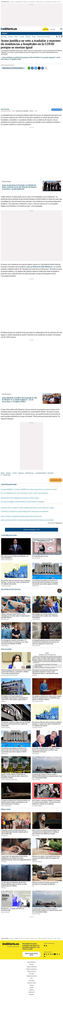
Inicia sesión (52, 29)
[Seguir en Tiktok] (57, 954)
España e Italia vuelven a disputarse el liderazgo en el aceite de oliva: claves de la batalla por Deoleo (14, 776)
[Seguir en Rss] (44, 956)
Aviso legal (31, 973)
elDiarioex (3, 887)
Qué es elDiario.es (31, 962)
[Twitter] (57, 36)
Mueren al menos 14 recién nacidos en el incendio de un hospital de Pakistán (45, 883)
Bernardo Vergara (36, 558)
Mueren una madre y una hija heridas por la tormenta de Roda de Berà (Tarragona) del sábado (46, 858)
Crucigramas (11, 938)
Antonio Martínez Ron (6, 805)
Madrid (4, 33)
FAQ (32, 978)
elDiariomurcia (4, 835)
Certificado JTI (31, 992)
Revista (31, 987)
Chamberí (10, 36)
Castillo (39, 938)
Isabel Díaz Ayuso (29, 473)
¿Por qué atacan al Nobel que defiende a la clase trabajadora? (14, 557)
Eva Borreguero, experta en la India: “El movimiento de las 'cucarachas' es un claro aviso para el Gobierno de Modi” (14, 642)
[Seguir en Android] (44, 945)
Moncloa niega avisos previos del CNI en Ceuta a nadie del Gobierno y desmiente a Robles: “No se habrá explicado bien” (16, 671)
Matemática (16, 938)
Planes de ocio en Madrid (43, 36)
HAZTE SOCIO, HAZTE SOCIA (31, 954)
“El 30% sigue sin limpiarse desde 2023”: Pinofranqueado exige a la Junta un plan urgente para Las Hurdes (14, 884)
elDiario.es (34, 675)
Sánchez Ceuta (25, 1)
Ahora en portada (6, 649)
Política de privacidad (31, 976)
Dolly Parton (54, 1)
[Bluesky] (35, 68)
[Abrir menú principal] (61, 28)
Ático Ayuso (12, 1)
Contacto (31, 985)
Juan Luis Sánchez (5, 912)
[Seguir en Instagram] (52, 954)
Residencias (21, 473)
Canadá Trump (59, 1)
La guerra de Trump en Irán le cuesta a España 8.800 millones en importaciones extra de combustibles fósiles (47, 776)
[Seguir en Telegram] (50, 954)
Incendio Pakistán (32, 1)
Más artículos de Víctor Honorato (11, 589)
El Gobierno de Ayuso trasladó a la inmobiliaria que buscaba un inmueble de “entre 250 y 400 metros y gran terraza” (14, 697)
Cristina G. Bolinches (5, 779)
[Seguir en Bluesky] (44, 954)
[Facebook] (59, 36)
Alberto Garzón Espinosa (7, 559)
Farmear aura (32, 938)
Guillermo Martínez (5, 727)
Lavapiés (22, 36)
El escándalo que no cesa (40, 556)
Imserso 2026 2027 (22, 938)
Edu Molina (3, 861)
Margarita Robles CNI (19, 1)
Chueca (16, 36)
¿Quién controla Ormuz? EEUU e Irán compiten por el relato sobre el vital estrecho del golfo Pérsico (15, 615)
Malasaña (28, 36)
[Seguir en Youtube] (55, 954)
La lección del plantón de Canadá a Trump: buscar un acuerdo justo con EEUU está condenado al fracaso (46, 750)
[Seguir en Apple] (46, 945)
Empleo (41, 1)
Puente (36, 938)
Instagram (8, 473)
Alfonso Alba (14, 779)
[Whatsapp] (29, 68)
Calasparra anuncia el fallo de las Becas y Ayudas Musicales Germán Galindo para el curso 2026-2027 (14, 832)
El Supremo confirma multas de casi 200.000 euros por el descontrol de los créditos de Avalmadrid (15, 723)
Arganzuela (3, 36)
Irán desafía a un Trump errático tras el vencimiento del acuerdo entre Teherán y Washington (45, 615)
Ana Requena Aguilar (37, 805)
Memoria (27, 938)
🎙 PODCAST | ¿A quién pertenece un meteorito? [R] (12, 909)
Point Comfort (50, 938)
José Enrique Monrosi (6, 675)
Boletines (31, 989)
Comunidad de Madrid (40, 473)
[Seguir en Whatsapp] (59, 954)
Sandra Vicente (35, 835)
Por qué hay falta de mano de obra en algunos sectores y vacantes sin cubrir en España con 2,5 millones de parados (15, 582)
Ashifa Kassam (35, 585)
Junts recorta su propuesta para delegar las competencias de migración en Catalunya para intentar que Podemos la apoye (45, 832)
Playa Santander (44, 938)
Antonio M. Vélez (36, 779)
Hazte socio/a (45, 29)
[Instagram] (61, 36)
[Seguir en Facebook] (48, 954)
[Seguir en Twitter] (46, 954)
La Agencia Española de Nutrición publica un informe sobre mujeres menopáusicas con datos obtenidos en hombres (15, 802)
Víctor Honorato (5, 109)
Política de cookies (31, 983)
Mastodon (31, 994)
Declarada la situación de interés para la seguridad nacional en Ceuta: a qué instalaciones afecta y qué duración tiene (45, 671)
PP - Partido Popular (5, 475)
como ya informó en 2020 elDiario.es (39, 267)
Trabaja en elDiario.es (31, 966)
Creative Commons (31, 971)
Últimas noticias (6, 809)
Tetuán (34, 36)
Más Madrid (50, 473)
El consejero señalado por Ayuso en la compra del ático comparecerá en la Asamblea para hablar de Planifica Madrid (46, 697)
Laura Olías (3, 585)
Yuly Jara (9, 585)
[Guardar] (45, 68)
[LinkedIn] (42, 68)
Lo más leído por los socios (9, 535)
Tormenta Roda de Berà (48, 1)
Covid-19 (14, 473)
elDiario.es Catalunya (37, 861)
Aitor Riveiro (15, 675)
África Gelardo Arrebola (37, 701)
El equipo (31, 964)
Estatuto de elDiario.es (31, 969)
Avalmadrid (38, 1)
